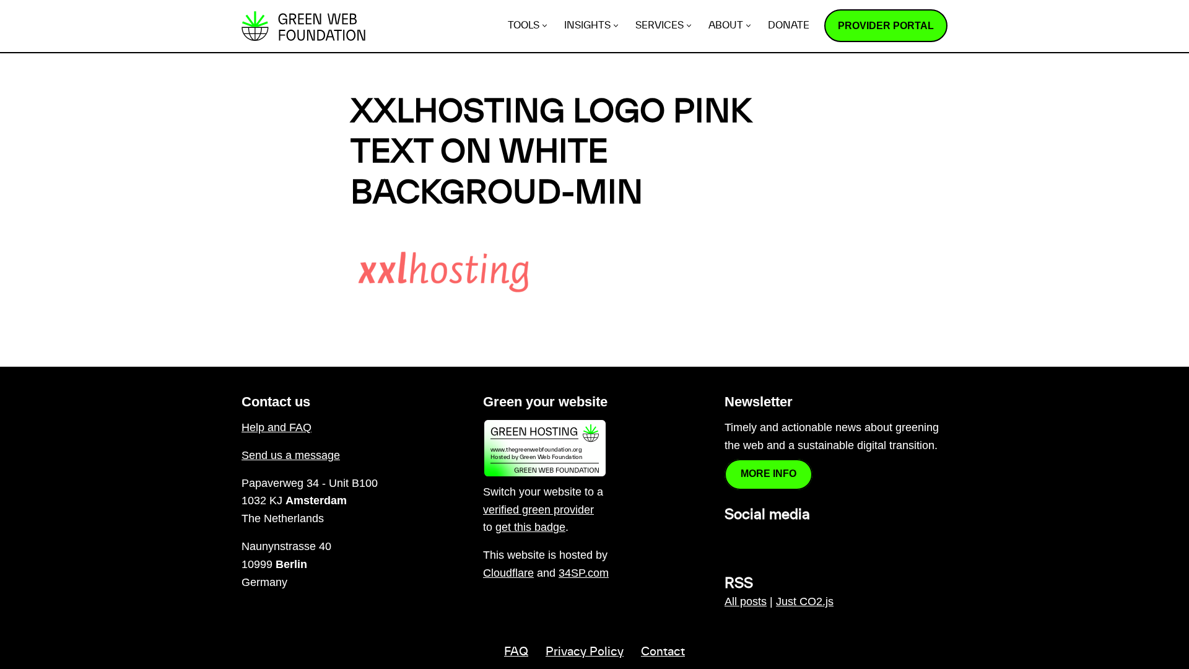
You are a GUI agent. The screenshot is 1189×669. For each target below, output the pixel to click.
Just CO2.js (805, 601)
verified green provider (538, 510)
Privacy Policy (585, 652)
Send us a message (291, 455)
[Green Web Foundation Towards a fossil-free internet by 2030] (303, 26)
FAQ (516, 652)
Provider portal (886, 25)
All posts (746, 601)
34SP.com (584, 573)
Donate (788, 25)
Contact (663, 652)
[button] (544, 26)
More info (768, 473)
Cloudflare (508, 573)
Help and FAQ (276, 427)
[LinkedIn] (732, 542)
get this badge (530, 527)
